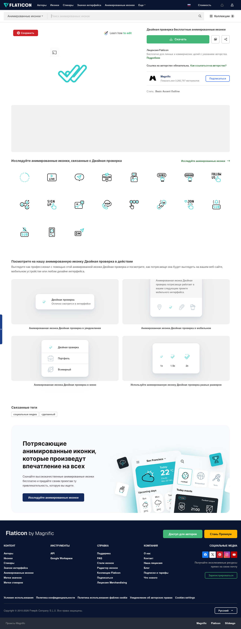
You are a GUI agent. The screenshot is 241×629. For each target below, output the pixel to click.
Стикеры (68, 5)
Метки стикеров (13, 582)
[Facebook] (205, 554)
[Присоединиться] (189, 205)
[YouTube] (234, 554)
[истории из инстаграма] (24, 177)
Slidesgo (230, 623)
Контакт (148, 558)
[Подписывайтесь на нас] (107, 177)
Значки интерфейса (89, 5)
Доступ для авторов (183, 534)
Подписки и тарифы (156, 572)
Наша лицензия (153, 563)
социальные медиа (25, 414)
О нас (147, 553)
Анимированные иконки (120, 5)
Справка (103, 545)
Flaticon (215, 623)
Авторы (42, 5)
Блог (146, 568)
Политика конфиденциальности (55, 597)
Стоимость (204, 5)
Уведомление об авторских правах (151, 597)
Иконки (54, 5)
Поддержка (104, 553)
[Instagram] (227, 554)
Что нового (150, 577)
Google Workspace (61, 558)
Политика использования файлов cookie (102, 597)
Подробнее (153, 57)
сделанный (48, 414)
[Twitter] (212, 554)
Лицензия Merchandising (112, 582)
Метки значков (13, 577)
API (52, 553)
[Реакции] (134, 205)
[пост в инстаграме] (134, 177)
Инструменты (60, 545)
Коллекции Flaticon (108, 572)
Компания (151, 545)
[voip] (107, 205)
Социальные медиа (223, 545)
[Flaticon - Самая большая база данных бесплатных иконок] (17, 5)
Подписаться (105, 577)
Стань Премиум (221, 534)
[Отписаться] (189, 177)
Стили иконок (105, 563)
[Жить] (52, 177)
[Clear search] (192, 16)
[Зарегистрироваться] (52, 205)
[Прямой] (79, 177)
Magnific (202, 623)
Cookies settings (185, 597)
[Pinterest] (220, 554)
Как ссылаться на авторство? (208, 65)
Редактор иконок (107, 568)
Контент (9, 545)
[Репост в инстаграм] (79, 205)
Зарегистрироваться (221, 575)
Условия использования (19, 597)
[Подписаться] (162, 177)
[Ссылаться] (24, 205)
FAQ (99, 558)
